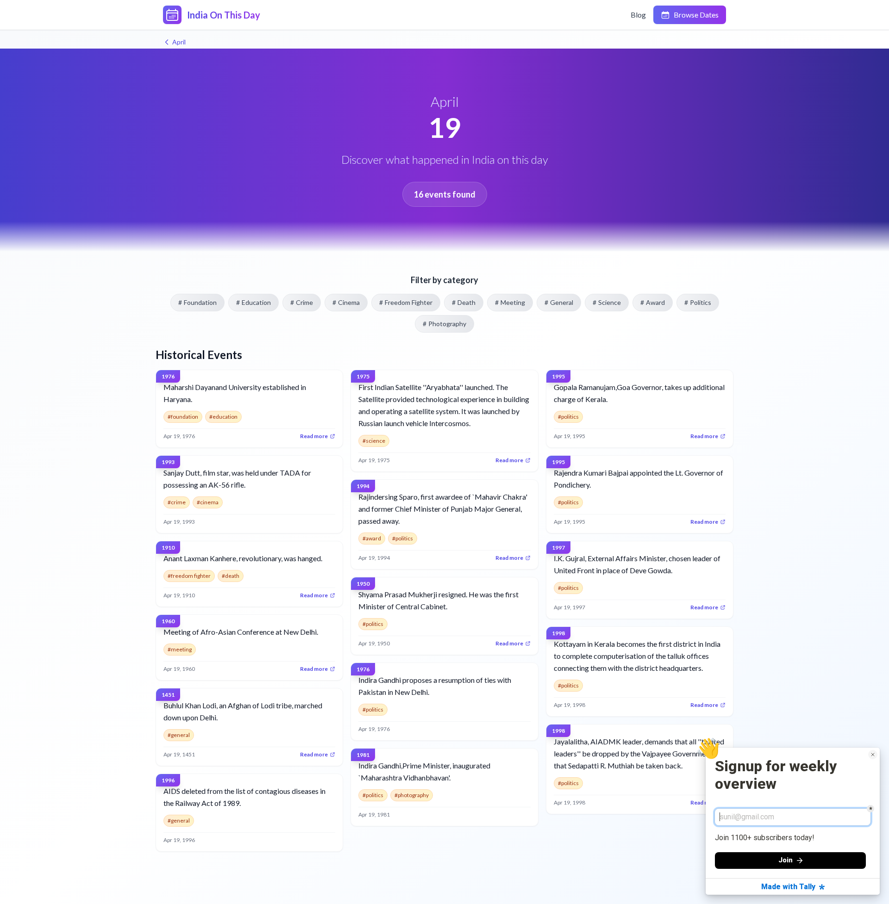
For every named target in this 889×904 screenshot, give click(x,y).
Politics (697, 302)
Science (607, 302)
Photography (444, 324)
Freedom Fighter (405, 302)
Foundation (197, 302)
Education (253, 302)
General (559, 302)
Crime (301, 302)
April (179, 42)
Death (464, 302)
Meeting (510, 302)
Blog (638, 14)
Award (652, 302)
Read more (314, 436)
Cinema (346, 302)
